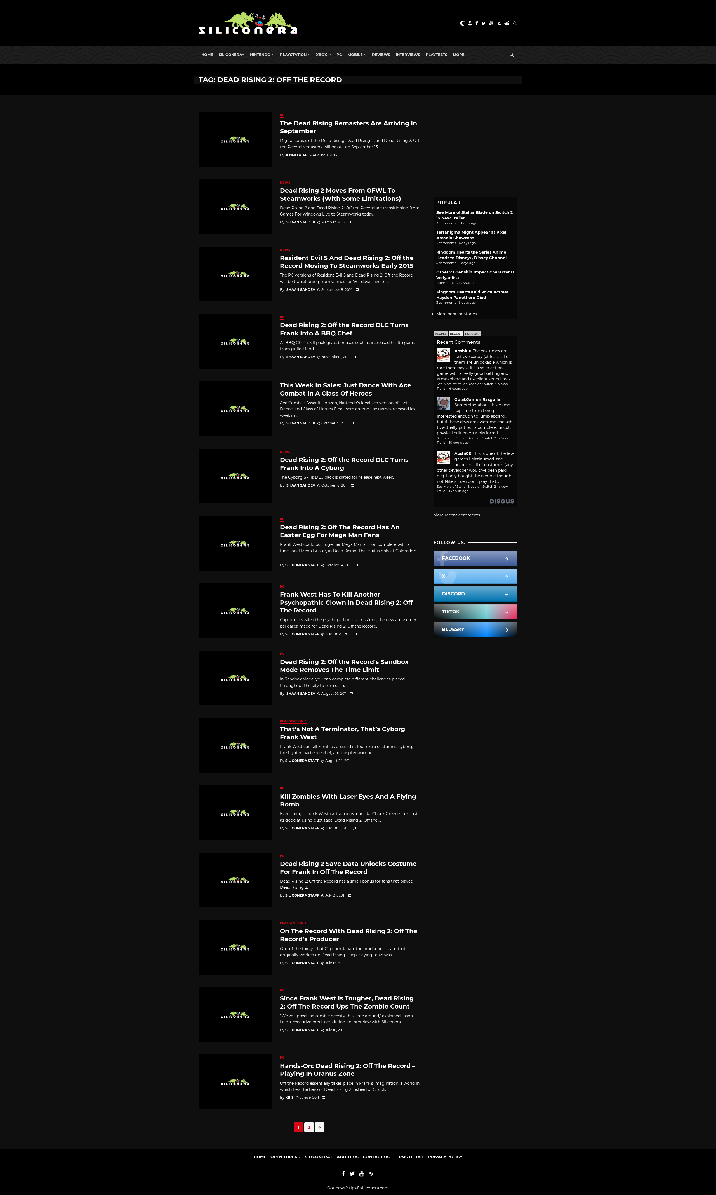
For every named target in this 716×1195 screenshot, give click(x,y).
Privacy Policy (445, 1156)
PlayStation (293, 54)
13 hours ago (458, 491)
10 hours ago (459, 443)
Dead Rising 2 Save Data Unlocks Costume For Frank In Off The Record (348, 867)
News (285, 182)
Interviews (408, 54)
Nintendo (260, 54)
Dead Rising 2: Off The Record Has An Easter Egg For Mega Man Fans (340, 531)
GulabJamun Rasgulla (477, 399)
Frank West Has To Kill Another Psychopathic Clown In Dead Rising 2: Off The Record (346, 602)
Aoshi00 (463, 351)
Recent (456, 334)
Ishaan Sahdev (300, 222)
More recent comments (457, 515)
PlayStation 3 (293, 721)
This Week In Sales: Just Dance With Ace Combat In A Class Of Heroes (345, 389)
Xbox (321, 54)
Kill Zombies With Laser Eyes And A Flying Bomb (348, 800)
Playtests (436, 54)
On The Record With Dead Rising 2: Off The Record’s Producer (348, 935)
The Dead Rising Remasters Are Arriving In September (348, 127)
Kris (289, 1097)
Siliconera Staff (302, 565)
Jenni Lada (296, 155)
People (441, 334)
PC (339, 54)
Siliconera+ (231, 54)
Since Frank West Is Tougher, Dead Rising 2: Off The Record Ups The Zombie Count (347, 1002)
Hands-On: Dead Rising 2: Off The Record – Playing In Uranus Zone (347, 1069)
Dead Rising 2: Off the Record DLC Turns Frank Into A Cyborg (344, 463)
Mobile (355, 54)
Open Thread (285, 1156)
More (459, 54)
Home (207, 54)
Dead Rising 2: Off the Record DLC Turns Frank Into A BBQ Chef (344, 328)
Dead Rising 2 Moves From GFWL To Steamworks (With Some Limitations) (340, 194)
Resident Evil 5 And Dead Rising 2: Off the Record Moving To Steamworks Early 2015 (347, 261)
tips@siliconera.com (369, 1188)
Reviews (381, 54)
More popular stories (456, 313)
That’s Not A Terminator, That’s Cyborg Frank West (342, 732)
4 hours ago (458, 388)
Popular (472, 334)
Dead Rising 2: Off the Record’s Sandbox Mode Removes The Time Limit (344, 665)
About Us (348, 1156)
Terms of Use (409, 1156)
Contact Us (376, 1156)
